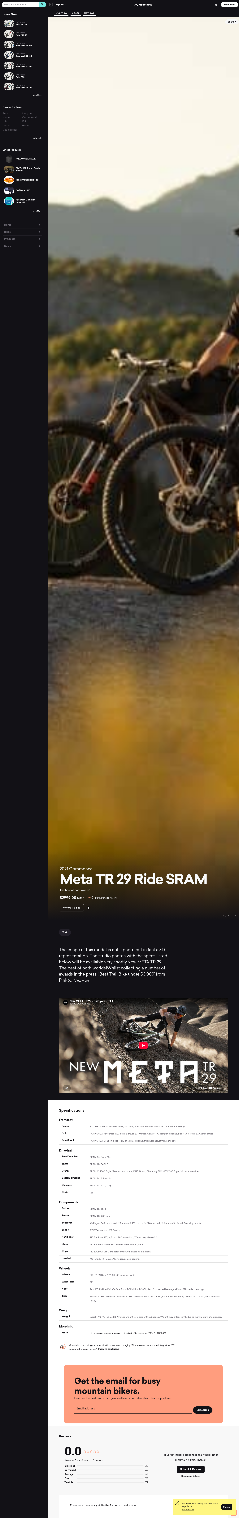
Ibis (5, 121)
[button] (188, 1510)
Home (7, 224)
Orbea (6, 126)
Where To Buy (71, 907)
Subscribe (229, 4)
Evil (24, 121)
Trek (5, 113)
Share (231, 21)
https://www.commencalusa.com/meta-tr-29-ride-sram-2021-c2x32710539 (128, 1333)
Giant (25, 126)
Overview (61, 13)
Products (9, 238)
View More (37, 95)
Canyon (27, 113)
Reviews (89, 13)
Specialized (10, 130)
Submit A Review (190, 1469)
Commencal (29, 117)
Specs (75, 13)
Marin (6, 117)
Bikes (7, 231)
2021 (64, 869)
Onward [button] (226, 1507)
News (7, 246)
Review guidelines (190, 1476)
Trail (64, 932)
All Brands (37, 138)
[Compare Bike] (88, 908)
